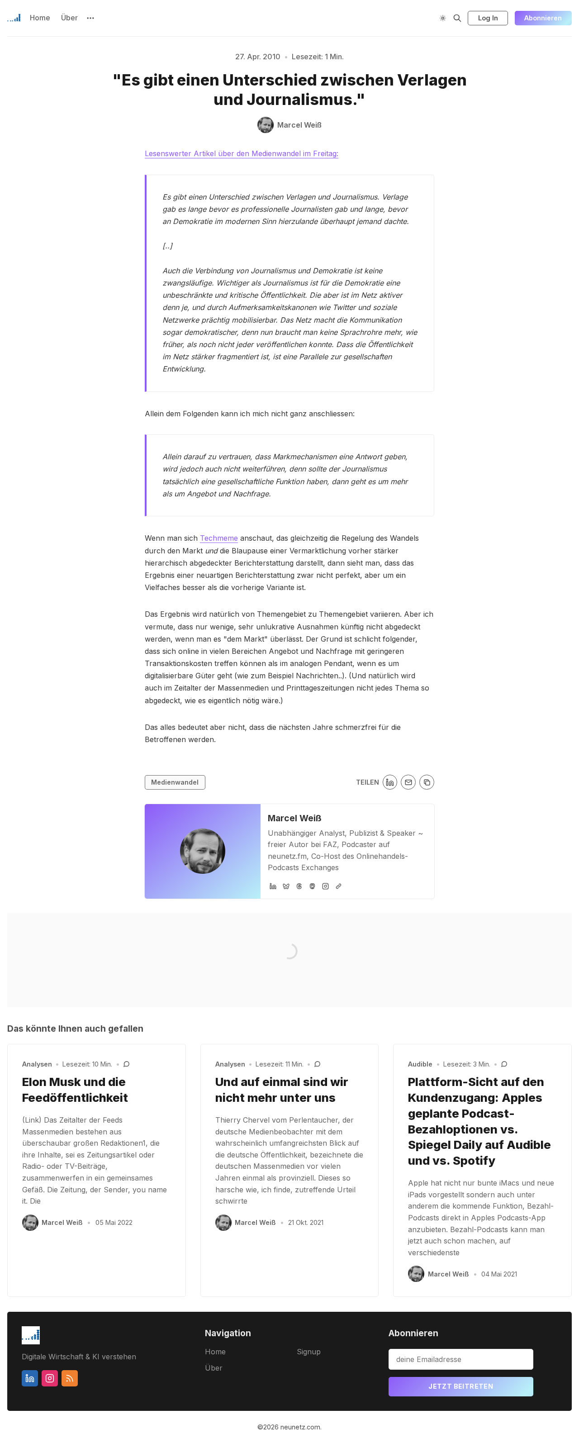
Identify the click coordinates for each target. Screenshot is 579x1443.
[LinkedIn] (273, 886)
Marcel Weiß (295, 818)
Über (69, 17)
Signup (309, 1351)
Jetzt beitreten (460, 1386)
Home (40, 17)
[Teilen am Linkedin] (390, 782)
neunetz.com (300, 1427)
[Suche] (457, 18)
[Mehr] (90, 18)
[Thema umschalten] (443, 18)
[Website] (338, 886)
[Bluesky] (286, 886)
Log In (488, 18)
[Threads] (299, 886)
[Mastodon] (312, 886)
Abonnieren (543, 18)
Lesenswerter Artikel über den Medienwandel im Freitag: (241, 153)
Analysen (37, 1064)
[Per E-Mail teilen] (408, 782)
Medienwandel (175, 782)
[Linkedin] (30, 1378)
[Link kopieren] (426, 782)
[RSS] (70, 1378)
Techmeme (219, 538)
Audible (420, 1064)
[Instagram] (325, 886)
